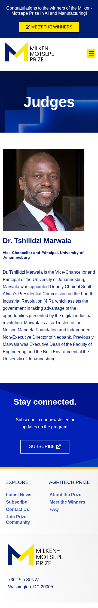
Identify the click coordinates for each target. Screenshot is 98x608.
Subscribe (16, 502)
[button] (91, 53)
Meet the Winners (67, 502)
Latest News (18, 494)
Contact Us (17, 509)
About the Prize (65, 494)
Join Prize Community (18, 519)
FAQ (54, 509)
